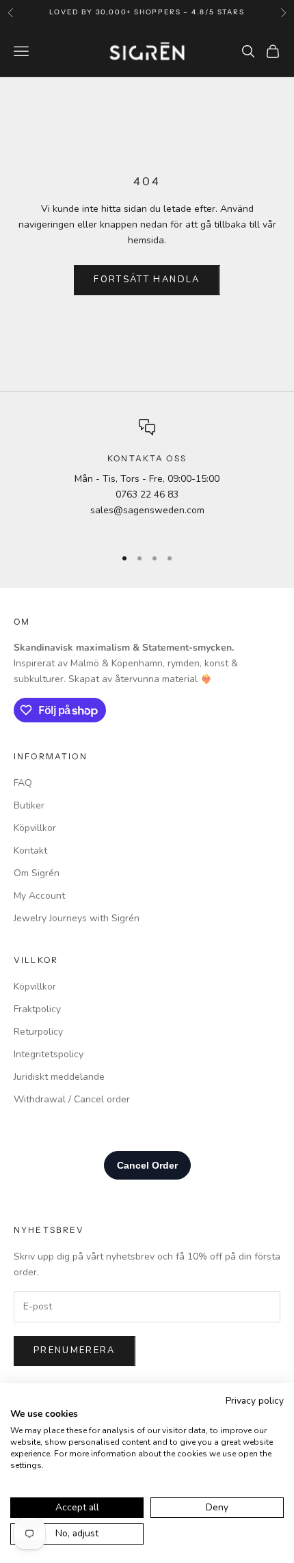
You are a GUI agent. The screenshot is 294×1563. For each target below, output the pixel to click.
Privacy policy (255, 1400)
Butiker (29, 805)
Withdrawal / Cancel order (72, 1099)
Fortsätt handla (147, 279)
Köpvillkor (35, 827)
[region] (147, 476)
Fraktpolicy (37, 1009)
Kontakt (30, 850)
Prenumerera (75, 1350)
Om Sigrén (36, 873)
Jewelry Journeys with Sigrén (76, 918)
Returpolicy (38, 1031)
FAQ (23, 782)
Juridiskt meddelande (59, 1076)
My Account (39, 895)
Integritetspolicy (48, 1054)
